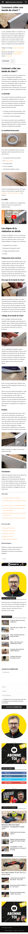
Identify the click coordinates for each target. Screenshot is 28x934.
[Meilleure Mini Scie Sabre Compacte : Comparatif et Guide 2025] (14, 817)
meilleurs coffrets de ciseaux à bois (11, 193)
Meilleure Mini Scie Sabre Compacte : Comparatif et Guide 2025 (13, 827)
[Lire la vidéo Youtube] (14, 217)
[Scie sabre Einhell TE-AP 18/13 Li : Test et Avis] (14, 865)
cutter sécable (9, 160)
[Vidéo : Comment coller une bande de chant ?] (5, 637)
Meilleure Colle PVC (8, 533)
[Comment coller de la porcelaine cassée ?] (5, 658)
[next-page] (5, 664)
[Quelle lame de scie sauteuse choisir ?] (5, 834)
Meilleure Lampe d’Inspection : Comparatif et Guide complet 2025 (18, 841)
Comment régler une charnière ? (12, 498)
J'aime (24, 772)
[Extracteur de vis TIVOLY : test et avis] (5, 629)
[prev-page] (3, 664)
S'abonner (22, 782)
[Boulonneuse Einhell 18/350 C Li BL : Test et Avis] (5, 887)
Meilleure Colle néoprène (10, 539)
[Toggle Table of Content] (11, 61)
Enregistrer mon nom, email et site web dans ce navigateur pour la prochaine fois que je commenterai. (14, 701)
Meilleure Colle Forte (9, 528)
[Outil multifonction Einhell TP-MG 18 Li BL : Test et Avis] (5, 880)
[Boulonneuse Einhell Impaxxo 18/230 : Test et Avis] (5, 894)
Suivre (23, 776)
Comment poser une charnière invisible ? (14, 505)
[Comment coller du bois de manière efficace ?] (5, 651)
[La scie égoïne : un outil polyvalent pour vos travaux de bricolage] (5, 848)
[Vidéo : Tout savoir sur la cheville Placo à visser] (5, 644)
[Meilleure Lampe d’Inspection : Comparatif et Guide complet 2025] (5, 841)
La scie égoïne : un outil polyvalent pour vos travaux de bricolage (18, 848)
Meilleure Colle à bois (9, 531)
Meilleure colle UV (8, 536)
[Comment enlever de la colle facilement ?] (5, 622)
